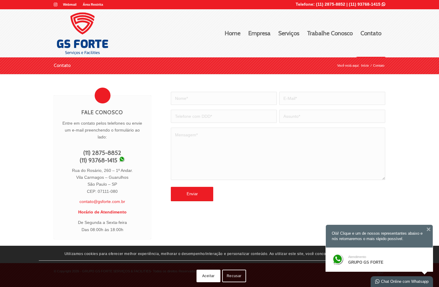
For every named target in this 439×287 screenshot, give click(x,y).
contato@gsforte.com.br (102, 201)
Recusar (234, 276)
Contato (62, 65)
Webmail (69, 4)
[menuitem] (70, 4)
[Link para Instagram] (55, 4)
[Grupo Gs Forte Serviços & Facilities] (82, 33)
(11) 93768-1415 (367, 4)
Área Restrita (93, 4)
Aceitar (208, 276)
